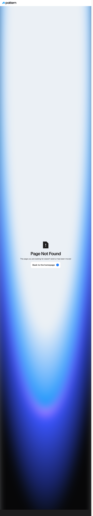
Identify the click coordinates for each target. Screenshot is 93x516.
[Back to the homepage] (46, 265)
